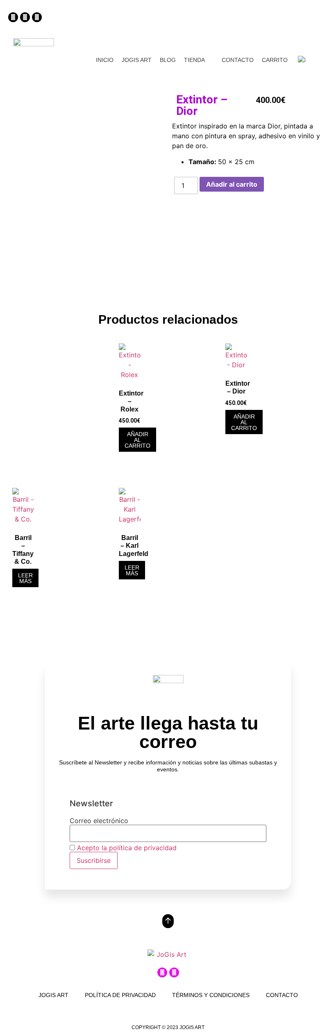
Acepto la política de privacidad (127, 848)
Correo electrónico (99, 820)
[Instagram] (13, 17)
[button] (239, 19)
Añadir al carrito (231, 184)
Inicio (105, 60)
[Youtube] (37, 17)
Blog (168, 60)
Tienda (194, 60)
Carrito (275, 60)
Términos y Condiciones (211, 995)
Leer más (25, 578)
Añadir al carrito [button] (137, 440)
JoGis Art (137, 60)
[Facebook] (25, 17)
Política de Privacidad (120, 995)
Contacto (238, 60)
